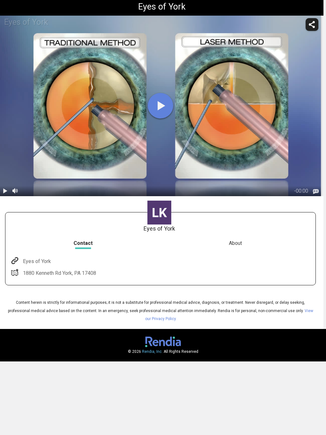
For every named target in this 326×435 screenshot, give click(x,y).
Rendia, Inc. (152, 351)
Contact (83, 243)
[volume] (15, 191)
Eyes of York (37, 261)
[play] (160, 105)
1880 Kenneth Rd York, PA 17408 (59, 273)
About (235, 243)
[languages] (316, 191)
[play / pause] (5, 191)
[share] (312, 24)
